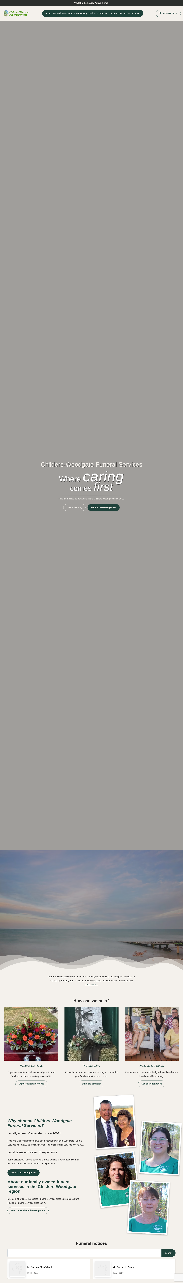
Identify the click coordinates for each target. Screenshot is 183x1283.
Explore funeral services (31, 1084)
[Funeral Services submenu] (71, 13)
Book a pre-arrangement (103, 507)
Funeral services (31, 1065)
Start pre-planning (91, 1084)
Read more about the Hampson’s (28, 1210)
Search (168, 1253)
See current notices (151, 1084)
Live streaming (74, 507)
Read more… (91, 984)
